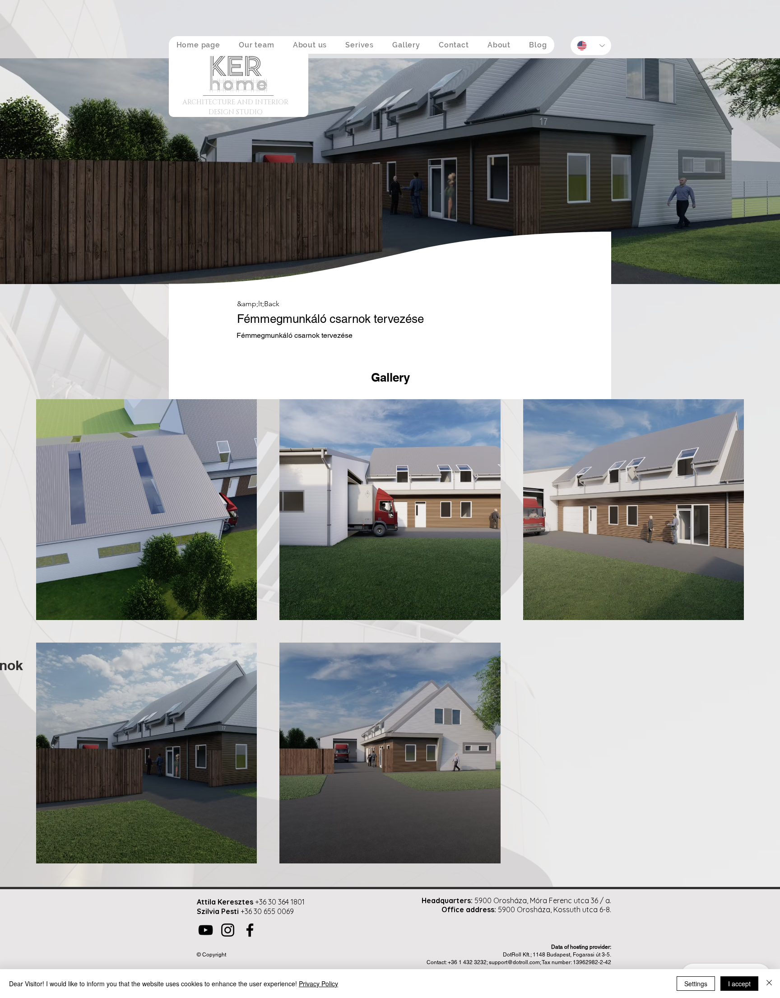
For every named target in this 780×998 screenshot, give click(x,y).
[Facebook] (250, 930)
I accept (739, 983)
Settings (695, 983)
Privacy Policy (318, 983)
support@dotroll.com (514, 962)
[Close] (769, 983)
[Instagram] (228, 930)
